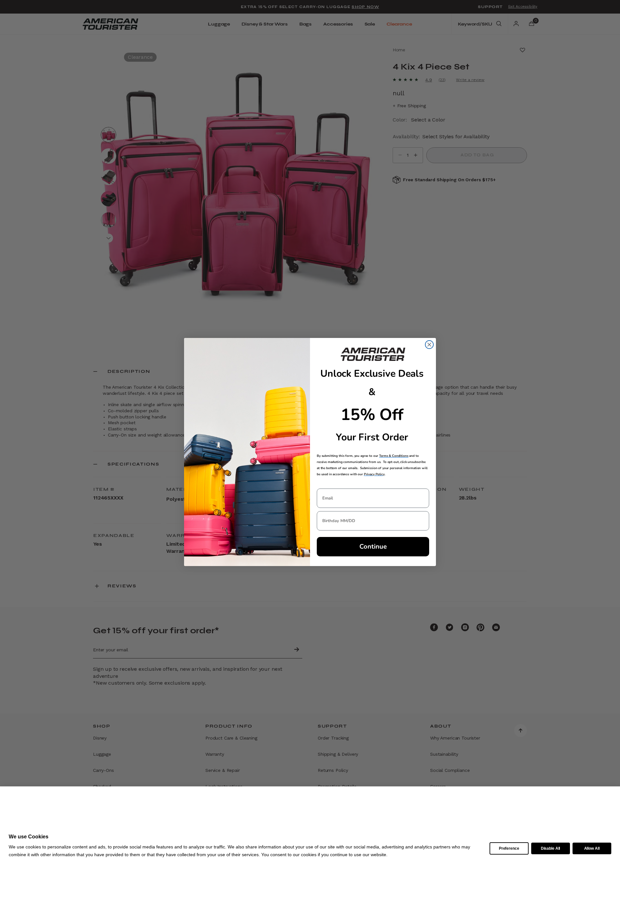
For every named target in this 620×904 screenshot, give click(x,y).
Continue (373, 546)
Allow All (592, 848)
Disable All (550, 848)
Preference (509, 848)
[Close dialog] (429, 345)
